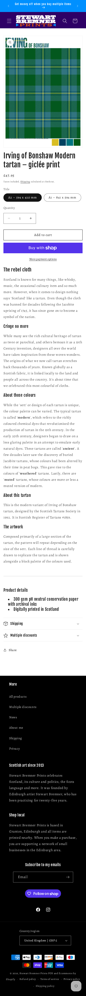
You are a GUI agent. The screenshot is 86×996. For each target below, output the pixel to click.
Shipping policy (45, 986)
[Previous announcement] (8, 6)
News (13, 717)
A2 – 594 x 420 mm (22, 197)
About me (16, 727)
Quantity (9, 208)
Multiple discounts (23, 707)
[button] (9, 21)
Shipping (25, 181)
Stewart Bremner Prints (33, 973)
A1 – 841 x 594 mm (62, 197)
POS (50, 973)
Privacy (14, 748)
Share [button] (13, 650)
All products (18, 696)
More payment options (43, 259)
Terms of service (49, 979)
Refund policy (27, 979)
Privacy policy (72, 979)
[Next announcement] (77, 6)
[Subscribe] (68, 877)
